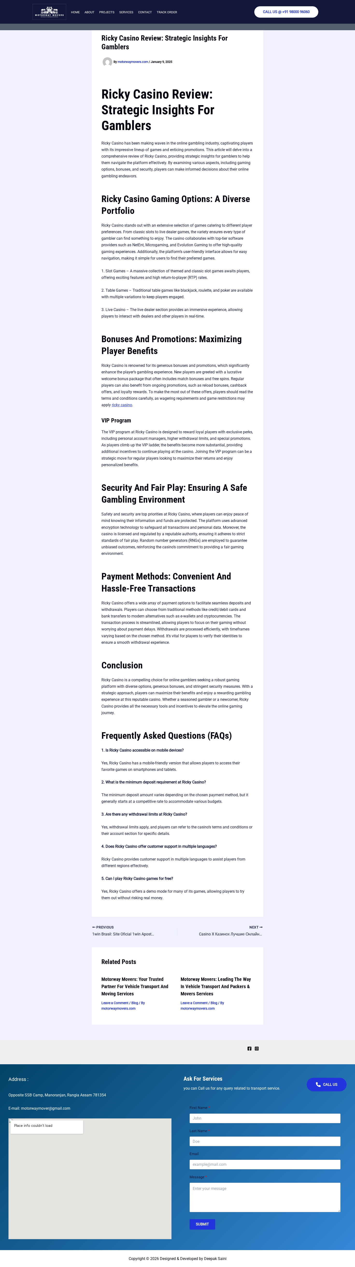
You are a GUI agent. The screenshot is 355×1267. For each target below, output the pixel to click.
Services (126, 12)
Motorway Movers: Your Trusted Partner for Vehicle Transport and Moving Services (134, 986)
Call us (330, 1084)
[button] (286, 12)
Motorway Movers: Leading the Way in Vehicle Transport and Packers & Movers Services (216, 986)
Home (75, 12)
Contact (145, 12)
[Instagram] (257, 1048)
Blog (134, 1003)
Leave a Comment (114, 1003)
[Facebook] (249, 1048)
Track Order (167, 12)
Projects (106, 12)
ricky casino (122, 405)
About (89, 12)
